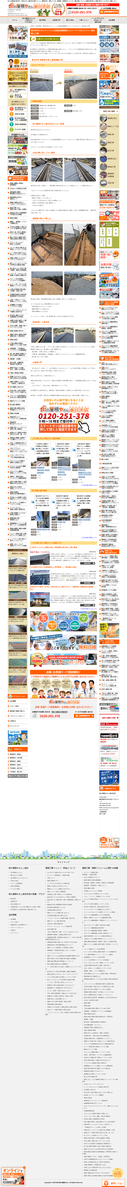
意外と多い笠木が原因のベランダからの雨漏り (18, 232)
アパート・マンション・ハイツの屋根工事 (59, 926)
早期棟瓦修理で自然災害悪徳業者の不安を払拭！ (18, 295)
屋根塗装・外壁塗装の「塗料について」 (95, 885)
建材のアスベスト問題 (17, 401)
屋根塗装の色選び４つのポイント (107, 516)
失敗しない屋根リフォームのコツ (108, 368)
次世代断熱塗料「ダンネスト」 (106, 521)
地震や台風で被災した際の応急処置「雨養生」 (18, 321)
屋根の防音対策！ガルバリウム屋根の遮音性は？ (110, 351)
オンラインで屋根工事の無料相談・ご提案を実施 (109, 556)
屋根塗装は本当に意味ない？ (16, 198)
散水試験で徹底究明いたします (56, 907)
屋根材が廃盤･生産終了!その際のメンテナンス (18, 438)
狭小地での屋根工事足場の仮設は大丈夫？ (108, 455)
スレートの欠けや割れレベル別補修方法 (108, 411)
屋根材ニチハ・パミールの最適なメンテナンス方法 (110, 440)
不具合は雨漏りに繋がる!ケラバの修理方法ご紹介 (18, 227)
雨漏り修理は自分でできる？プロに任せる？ (18, 203)
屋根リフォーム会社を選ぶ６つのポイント (110, 468)
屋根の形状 (13, 339)
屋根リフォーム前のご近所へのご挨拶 (108, 566)
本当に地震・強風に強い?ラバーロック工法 (18, 326)
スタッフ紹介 (14, 706)
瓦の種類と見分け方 (16, 387)
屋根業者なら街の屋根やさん (19, 924)
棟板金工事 (112, 167)
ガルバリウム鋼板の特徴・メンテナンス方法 (97, 1052)
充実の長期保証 (15, 886)
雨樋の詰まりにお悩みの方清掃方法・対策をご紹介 (110, 666)
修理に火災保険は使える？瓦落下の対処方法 (110, 487)
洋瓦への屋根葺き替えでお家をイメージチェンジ (18, 443)
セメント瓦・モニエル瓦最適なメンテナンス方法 (18, 284)
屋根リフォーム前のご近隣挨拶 (56, 891)
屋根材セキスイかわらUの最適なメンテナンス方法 (110, 445)
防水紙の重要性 (15, 404)
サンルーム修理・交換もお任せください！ (109, 651)
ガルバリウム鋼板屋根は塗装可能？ (109, 322)
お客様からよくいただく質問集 (93, 891)
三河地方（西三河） (16, 768)
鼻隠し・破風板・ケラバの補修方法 (18, 222)
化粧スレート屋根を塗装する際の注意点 (108, 435)
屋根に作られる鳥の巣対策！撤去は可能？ (59, 1001)
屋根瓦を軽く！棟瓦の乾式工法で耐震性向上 (108, 496)
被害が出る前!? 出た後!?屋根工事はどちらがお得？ (110, 581)
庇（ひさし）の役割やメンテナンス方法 (18, 503)
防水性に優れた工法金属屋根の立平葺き (16, 316)
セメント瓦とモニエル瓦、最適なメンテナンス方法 (99, 962)
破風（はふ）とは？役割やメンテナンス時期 (18, 544)
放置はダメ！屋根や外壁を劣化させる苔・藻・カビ (99, 1132)
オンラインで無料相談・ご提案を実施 (58, 875)
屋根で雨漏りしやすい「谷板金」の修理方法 (17, 382)
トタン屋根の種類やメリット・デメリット (108, 421)
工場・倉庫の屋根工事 (108, 680)
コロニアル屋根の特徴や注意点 (107, 416)
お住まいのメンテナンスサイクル (93, 1084)
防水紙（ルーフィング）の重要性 (93, 1095)
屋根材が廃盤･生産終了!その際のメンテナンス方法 (99, 992)
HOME (32, 26)
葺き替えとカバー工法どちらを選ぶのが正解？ (109, 392)
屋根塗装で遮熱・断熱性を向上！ (93, 1027)
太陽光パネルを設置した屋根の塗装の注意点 (109, 431)
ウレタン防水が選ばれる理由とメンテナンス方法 (18, 248)
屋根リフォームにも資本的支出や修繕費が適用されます (63, 956)
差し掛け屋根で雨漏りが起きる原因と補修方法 (97, 1146)
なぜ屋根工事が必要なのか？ (109, 363)
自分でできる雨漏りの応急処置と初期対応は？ (109, 530)
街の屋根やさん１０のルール (19, 878)
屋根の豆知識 (14, 413)
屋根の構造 (13, 218)
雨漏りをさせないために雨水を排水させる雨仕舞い (99, 1149)
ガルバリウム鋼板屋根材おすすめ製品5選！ (109, 337)
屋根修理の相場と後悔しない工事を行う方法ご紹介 (62, 942)
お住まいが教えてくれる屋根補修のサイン (109, 387)
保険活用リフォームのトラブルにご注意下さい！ (98, 1124)
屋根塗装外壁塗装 (111, 175)
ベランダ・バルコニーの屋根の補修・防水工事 (61, 918)
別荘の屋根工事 (106, 689)
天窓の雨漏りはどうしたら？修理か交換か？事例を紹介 (100, 973)
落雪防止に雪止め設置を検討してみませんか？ (61, 985)
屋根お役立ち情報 (107, 473)
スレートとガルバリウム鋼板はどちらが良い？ (109, 308)
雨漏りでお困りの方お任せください (57, 886)
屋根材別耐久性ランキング (16, 423)
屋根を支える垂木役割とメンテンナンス (17, 487)
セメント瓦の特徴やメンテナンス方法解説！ (18, 279)
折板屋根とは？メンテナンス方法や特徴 (109, 426)
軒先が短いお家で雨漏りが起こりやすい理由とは (18, 391)
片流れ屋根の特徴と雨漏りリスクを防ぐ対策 (18, 344)
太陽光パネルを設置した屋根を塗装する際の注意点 (62, 1007)
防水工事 (111, 151)
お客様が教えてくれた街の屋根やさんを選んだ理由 (25, 907)
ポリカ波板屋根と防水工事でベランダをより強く (110, 661)
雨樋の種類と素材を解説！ (55, 1004)
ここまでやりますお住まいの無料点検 (98, 20)
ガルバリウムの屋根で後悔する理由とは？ (17, 461)
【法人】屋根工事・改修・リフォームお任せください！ (63, 932)
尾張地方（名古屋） (16, 758)
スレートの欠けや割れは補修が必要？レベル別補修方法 (100, 951)
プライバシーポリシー (17, 716)
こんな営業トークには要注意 (108, 585)
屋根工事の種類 (109, 111)
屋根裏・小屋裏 (15, 359)
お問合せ (13, 721)
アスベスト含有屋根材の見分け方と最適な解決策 (18, 396)
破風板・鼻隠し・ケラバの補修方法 (94, 971)
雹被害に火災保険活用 (90, 1170)
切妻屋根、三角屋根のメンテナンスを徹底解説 (18, 349)
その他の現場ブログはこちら (88, 609)
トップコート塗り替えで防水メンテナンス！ (18, 539)
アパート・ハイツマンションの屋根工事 (108, 685)
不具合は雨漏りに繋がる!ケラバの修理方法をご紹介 (99, 986)
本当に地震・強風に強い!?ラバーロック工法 (97, 1141)
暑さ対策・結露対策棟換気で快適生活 (95, 1022)
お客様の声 (56, 20)
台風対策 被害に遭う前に (54, 910)
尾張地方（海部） (16, 761)
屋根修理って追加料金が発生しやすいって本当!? (109, 604)
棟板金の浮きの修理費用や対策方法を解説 (18, 213)
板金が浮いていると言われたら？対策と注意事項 (110, 599)
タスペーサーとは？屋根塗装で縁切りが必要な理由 (99, 984)
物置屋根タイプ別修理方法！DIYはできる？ (108, 647)
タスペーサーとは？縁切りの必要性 (16, 243)
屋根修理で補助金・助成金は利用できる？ (108, 545)
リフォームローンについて (55, 953)
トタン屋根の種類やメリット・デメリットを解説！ (99, 954)
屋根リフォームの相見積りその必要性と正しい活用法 (110, 561)
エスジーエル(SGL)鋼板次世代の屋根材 (18, 466)
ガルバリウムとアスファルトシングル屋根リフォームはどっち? (18, 449)
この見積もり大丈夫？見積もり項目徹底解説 (108, 576)
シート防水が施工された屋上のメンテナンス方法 (18, 253)
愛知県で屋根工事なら (17, 711)
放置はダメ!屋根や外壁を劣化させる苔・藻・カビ (18, 433)
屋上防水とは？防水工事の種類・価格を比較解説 (18, 269)
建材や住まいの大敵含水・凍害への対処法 (17, 368)
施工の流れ (70, 20)
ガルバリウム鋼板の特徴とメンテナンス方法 (18, 472)
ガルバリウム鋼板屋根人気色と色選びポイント (109, 332)
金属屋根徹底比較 (89, 1111)
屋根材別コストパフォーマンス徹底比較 (18, 417)
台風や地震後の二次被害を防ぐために (109, 492)
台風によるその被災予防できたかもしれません (110, 477)
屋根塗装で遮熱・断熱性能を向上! (109, 525)
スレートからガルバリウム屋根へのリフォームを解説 (110, 313)
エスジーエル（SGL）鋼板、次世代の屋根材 (97, 1116)
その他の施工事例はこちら (89, 485)
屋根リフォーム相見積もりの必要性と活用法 (60, 947)
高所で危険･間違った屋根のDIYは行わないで (97, 1060)
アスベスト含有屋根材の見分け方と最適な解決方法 (99, 1044)
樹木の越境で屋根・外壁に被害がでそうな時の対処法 (110, 609)
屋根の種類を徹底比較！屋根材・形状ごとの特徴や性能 (100, 941)
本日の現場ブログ (16, 904)
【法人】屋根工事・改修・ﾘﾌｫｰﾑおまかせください (110, 694)
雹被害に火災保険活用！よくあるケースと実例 (109, 540)
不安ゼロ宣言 (14, 880)
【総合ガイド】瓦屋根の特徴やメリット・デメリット (99, 938)
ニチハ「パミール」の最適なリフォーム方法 (97, 896)
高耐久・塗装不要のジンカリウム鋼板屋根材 (18, 477)
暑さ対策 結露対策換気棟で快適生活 (16, 363)
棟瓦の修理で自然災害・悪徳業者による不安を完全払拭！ (101, 997)
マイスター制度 (15, 889)
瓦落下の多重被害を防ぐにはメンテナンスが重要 (109, 482)
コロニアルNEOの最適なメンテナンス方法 (109, 450)
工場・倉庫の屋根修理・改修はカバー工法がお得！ (110, 656)
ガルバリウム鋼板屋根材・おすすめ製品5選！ (97, 915)
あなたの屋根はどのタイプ (92, 877)
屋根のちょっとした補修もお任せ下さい (59, 889)
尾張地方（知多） (16, 764)
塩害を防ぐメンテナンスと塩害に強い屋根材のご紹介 (99, 1130)
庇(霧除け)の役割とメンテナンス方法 (16, 305)
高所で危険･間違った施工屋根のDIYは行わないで (18, 482)
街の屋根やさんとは (16, 872)
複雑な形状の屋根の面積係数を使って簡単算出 (18, 335)
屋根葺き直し (112, 159)
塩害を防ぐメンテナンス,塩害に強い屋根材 (18, 428)
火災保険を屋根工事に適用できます (57, 915)
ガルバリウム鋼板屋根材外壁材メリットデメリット (110, 346)
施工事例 (42, 20)
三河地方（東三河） (16, 772)
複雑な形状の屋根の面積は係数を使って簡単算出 (98, 1016)
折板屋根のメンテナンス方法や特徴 (94, 957)
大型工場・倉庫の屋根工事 (55, 923)
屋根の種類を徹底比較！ (105, 397)
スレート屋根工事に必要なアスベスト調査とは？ (18, 534)
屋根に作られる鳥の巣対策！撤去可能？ (109, 675)
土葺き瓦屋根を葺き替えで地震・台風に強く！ (18, 290)
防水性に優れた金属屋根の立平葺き (94, 1119)
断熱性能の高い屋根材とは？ (15, 518)
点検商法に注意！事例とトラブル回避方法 (59, 894)
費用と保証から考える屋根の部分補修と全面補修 (61, 958)
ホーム (14, 20)
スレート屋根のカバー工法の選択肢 (110, 406)
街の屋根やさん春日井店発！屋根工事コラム (24, 909)
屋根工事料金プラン (53, 880)
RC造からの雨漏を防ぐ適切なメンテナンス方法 (98, 1057)
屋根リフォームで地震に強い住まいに (58, 912)
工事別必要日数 (106, 463)
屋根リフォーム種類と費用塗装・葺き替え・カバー (110, 402)
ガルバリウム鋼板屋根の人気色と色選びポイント (98, 933)
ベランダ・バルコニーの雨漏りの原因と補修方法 (18, 274)
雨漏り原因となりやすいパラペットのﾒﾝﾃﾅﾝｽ (18, 258)
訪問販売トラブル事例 (108, 590)
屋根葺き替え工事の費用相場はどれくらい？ (109, 377)
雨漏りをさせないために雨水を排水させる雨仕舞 (18, 377)
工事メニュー (84, 20)
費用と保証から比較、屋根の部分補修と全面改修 (110, 382)
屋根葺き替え (112, 118)
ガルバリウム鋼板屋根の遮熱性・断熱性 (109, 327)
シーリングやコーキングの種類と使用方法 (18, 310)
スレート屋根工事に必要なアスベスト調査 (96, 1046)
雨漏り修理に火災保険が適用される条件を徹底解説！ (99, 1175)
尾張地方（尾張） (16, 754)
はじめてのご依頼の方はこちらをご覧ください (61, 872)
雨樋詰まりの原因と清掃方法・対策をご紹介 (60, 996)
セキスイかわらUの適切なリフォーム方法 (96, 893)
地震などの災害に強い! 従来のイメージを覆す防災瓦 (99, 1041)
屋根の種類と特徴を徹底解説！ (16, 184)
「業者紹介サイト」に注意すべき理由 (108, 619)
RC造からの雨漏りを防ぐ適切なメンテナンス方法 (18, 498)
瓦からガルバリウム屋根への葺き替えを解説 (109, 317)
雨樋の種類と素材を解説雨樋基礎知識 (18, 529)
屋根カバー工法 (113, 126)
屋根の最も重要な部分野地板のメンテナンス (17, 409)
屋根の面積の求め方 (16, 331)
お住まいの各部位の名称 (18, 188)
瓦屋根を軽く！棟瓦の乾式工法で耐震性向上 (97, 1035)
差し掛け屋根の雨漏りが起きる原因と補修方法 (18, 354)
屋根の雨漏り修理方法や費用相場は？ (18, 492)
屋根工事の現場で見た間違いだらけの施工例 (108, 511)
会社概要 (112, 20)
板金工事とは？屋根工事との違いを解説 (18, 208)
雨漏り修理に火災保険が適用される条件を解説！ (109, 535)
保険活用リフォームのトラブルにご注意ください (110, 614)
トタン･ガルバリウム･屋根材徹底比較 (17, 456)
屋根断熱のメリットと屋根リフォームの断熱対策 (18, 524)
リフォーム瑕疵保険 (16, 883)
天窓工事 (111, 183)
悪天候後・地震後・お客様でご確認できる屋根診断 (99, 882)
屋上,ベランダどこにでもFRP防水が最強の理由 (18, 264)
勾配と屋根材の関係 (16, 373)
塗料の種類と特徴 (109, 718)
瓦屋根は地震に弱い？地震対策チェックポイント (110, 501)
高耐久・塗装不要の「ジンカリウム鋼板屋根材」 (98, 1055)
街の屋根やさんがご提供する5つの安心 (28, 20)
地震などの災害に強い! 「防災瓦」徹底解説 (109, 506)
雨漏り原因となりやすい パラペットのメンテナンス (62, 974)
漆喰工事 (111, 134)
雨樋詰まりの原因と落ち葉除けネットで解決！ (110, 671)
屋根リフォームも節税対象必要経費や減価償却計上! (110, 699)
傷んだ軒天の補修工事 (90, 1076)
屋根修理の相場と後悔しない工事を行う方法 (108, 373)
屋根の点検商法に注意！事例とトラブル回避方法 (109, 595)
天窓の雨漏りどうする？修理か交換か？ (18, 513)
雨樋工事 (111, 142)
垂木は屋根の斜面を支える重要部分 (57, 964)
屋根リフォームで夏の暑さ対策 (56, 921)
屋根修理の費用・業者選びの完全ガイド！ (18, 192)
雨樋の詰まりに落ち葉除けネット (57, 999)
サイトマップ (14, 726)
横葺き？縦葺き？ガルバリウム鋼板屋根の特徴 (110, 342)
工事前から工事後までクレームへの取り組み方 (109, 571)
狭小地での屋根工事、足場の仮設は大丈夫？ (97, 906)
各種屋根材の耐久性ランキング (93, 1103)
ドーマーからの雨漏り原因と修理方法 (17, 508)
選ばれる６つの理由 (16, 875)
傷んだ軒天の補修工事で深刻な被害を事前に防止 (18, 238)
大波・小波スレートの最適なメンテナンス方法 (18, 300)
